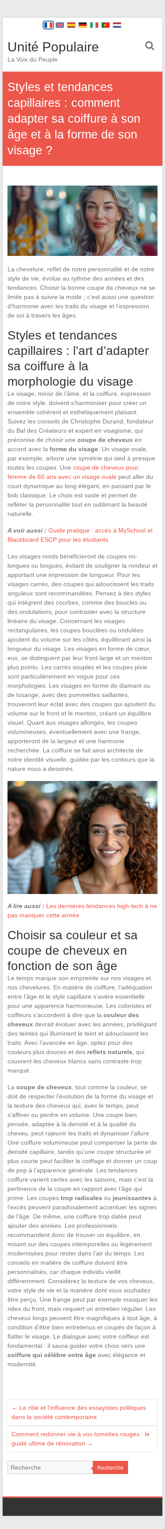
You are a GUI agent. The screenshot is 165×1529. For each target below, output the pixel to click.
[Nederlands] (117, 25)
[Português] (105, 25)
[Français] (48, 25)
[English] (59, 25)
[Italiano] (94, 25)
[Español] (71, 25)
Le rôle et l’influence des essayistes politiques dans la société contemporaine (78, 1412)
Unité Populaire (53, 47)
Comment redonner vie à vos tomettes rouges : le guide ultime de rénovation (80, 1438)
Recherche (110, 1468)
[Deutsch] (82, 25)
